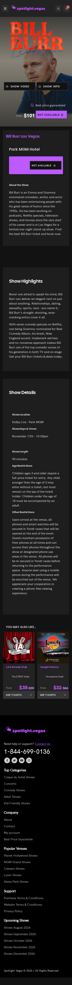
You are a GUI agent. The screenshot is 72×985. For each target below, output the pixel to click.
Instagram (29, 760)
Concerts (10, 783)
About (8, 819)
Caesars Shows (14, 868)
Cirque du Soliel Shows (19, 777)
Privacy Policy (13, 911)
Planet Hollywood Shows (20, 855)
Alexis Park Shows (16, 881)
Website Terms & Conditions (23, 904)
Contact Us (42, 743)
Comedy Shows (14, 790)
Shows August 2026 (17, 927)
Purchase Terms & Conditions (23, 898)
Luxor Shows (12, 875)
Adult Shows (12, 796)
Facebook (7, 760)
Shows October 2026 (18, 940)
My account (12, 832)
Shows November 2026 (19, 947)
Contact (9, 826)
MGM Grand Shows (17, 862)
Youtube (22, 760)
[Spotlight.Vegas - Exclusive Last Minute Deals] (28, 8)
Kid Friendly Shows (17, 803)
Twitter (14, 760)
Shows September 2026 (20, 934)
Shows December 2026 (19, 953)
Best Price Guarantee (18, 839)
